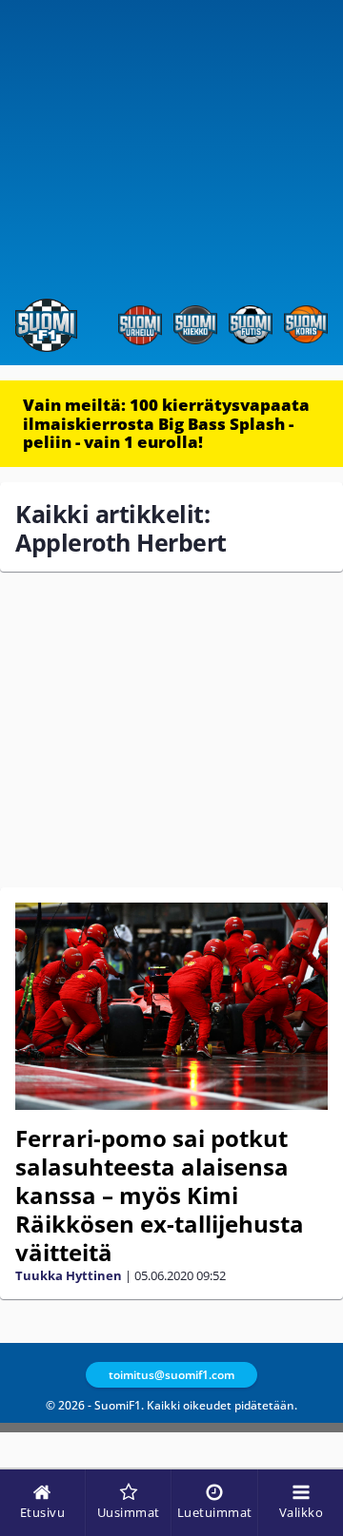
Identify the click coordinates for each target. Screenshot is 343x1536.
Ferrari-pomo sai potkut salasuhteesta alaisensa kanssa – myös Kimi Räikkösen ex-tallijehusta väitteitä (159, 1195)
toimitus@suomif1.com (171, 1375)
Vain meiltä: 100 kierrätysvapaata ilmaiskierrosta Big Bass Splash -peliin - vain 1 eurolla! (166, 423)
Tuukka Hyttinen (68, 1275)
